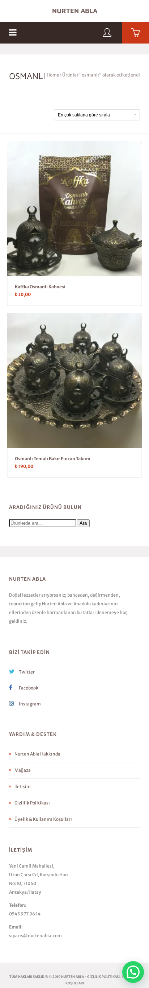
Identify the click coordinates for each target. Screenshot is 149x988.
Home (53, 75)
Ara (83, 523)
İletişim (22, 786)
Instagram (29, 704)
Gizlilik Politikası (32, 803)
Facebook (28, 688)
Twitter (26, 672)
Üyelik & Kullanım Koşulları (43, 819)
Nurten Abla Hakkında (37, 754)
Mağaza (22, 770)
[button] (133, 972)
